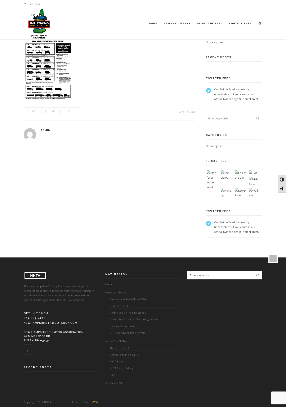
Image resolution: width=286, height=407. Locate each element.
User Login (33, 3)
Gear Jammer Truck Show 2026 (128, 299)
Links (112, 375)
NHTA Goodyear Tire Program (128, 333)
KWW (95, 402)
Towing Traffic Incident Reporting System (134, 319)
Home (153, 23)
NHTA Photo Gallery (121, 368)
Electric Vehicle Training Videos (128, 313)
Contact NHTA (240, 23)
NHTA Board (117, 361)
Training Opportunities (123, 326)
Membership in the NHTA (124, 355)
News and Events (177, 23)
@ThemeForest (248, 99)
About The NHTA (209, 23)
